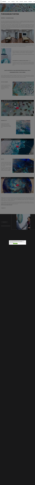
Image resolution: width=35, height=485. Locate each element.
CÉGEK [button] (17, 1)
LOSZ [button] (9, 1)
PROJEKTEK (21, 1)
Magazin (25, 1)
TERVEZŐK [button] (12, 1)
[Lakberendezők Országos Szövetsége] (3, 2)
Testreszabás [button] (11, 243)
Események (30, 1)
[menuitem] (9, 1)
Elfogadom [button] (15, 243)
